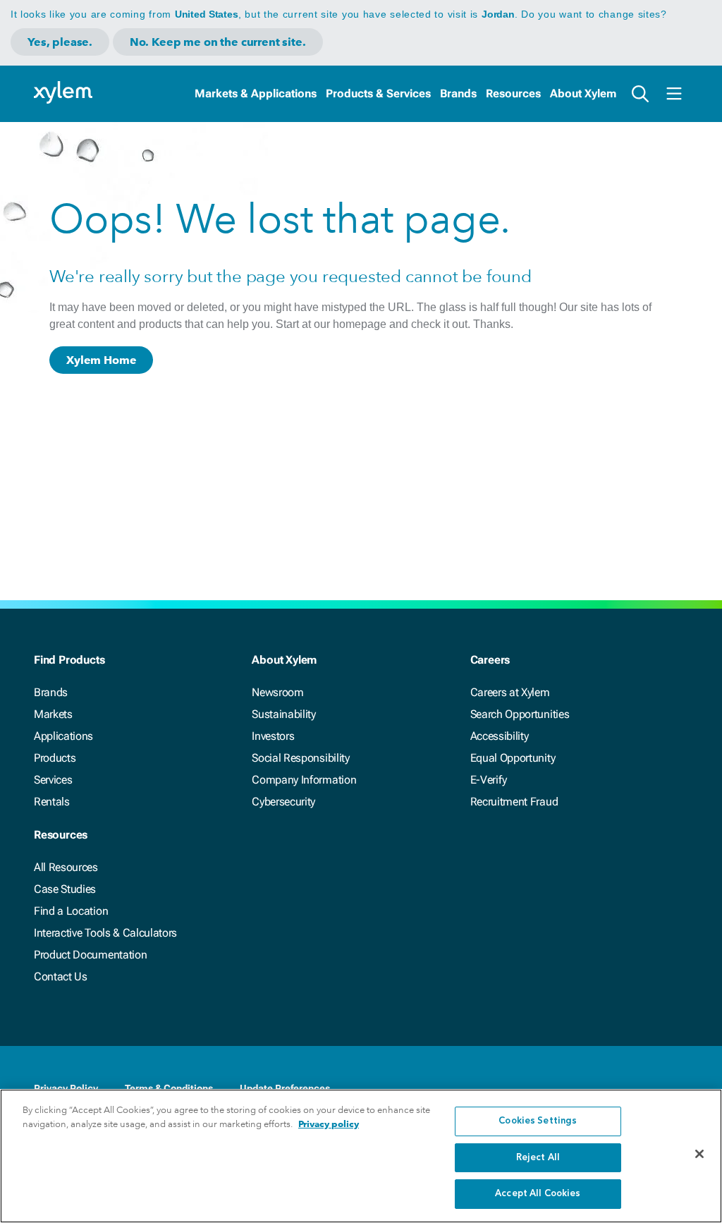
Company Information (304, 779)
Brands (458, 93)
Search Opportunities (520, 714)
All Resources (66, 867)
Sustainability (284, 714)
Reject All (538, 1157)
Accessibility (499, 736)
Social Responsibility (300, 758)
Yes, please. (59, 42)
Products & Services (378, 93)
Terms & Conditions (169, 1088)
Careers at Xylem (510, 692)
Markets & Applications (256, 93)
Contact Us (60, 976)
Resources (513, 93)
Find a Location (71, 911)
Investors (273, 736)
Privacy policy (328, 1124)
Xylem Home (101, 360)
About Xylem (583, 93)
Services (53, 779)
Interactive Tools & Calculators (105, 932)
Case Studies (65, 889)
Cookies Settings (537, 1121)
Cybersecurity (283, 801)
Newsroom (277, 692)
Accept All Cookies (537, 1193)
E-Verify (488, 779)
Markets (53, 714)
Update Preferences (285, 1088)
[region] (361, 1156)
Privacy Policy (66, 1088)
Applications (63, 736)
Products (54, 758)
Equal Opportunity (513, 758)
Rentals (52, 801)
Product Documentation (90, 954)
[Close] (699, 1153)
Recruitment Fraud (514, 801)
